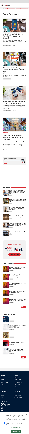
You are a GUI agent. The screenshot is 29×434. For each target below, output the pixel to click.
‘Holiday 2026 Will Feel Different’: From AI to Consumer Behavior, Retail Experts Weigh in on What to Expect (17, 224)
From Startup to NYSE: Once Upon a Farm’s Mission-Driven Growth (17, 268)
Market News (17, 377)
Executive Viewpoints (7, 45)
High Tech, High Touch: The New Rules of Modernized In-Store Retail (17, 318)
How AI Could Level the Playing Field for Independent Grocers (17, 292)
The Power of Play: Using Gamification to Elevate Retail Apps (13, 69)
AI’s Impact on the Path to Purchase (16, 342)
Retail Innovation (17, 384)
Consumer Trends (18, 379)
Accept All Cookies (16, 431)
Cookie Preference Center (15, 427)
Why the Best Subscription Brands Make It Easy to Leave (17, 284)
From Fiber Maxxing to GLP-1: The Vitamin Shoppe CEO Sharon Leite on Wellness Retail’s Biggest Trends (17, 276)
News (11, 195)
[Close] (26, 414)
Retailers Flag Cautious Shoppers (22, 8)
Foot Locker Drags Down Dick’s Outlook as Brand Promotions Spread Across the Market (17, 200)
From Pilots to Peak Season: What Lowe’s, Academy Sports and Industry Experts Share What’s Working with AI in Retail (17, 192)
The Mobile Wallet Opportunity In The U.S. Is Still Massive (14, 102)
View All (23, 306)
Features (11, 227)
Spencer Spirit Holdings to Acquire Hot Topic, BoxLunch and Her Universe (17, 232)
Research (2, 395)
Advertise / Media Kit (18, 397)
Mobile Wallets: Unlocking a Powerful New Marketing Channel (13, 36)
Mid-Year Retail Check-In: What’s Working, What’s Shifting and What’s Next (17, 350)
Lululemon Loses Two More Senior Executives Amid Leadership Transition (17, 216)
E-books (2, 399)
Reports (2, 397)
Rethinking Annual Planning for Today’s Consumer (17, 334)
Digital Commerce (18, 386)
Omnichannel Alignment (19, 387)
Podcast (2, 384)
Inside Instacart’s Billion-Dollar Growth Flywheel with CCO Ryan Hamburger (17, 300)
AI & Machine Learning (18, 382)
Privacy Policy (9, 424)
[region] (14, 423)
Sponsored (2, 387)
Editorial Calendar (18, 395)
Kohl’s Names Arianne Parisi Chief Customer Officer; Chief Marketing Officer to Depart (16, 208)
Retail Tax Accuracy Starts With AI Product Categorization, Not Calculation (14, 137)
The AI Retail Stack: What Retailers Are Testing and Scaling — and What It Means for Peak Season (17, 326)
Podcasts (11, 270)
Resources (12, 329)
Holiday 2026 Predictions (10, 8)
